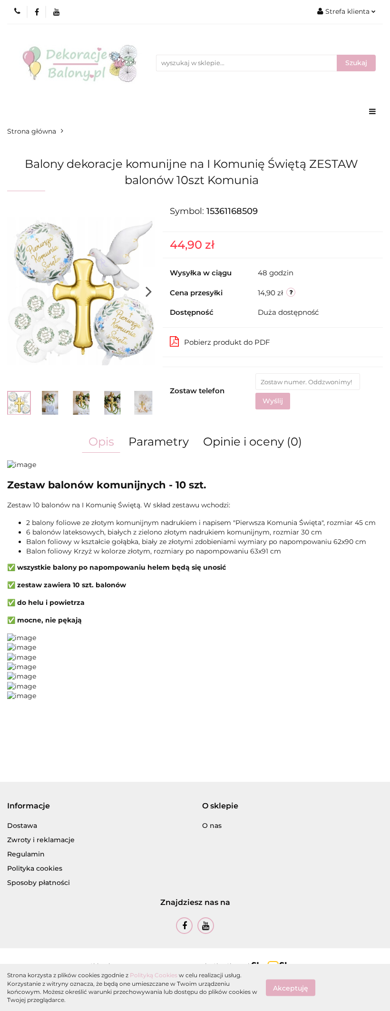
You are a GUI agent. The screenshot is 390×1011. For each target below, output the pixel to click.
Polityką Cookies (153, 975)
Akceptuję (290, 987)
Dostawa (22, 825)
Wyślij (273, 401)
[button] (28, 806)
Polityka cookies (34, 868)
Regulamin (26, 854)
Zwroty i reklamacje (41, 840)
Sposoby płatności (38, 882)
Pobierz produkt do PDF (227, 342)
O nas (212, 825)
